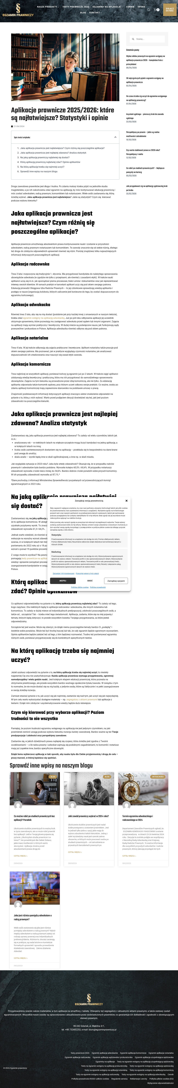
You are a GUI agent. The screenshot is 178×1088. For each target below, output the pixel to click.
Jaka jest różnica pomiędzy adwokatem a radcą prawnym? (33, 917)
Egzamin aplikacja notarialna (161, 1053)
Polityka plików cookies (80, 587)
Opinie (141, 7)
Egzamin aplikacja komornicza (133, 1053)
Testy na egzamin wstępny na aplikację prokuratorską (104, 1066)
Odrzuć (89, 580)
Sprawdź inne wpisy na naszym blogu (38, 171)
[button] (126, 500)
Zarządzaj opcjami (116, 581)
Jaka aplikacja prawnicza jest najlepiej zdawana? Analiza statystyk (53, 152)
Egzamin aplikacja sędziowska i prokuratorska (113, 1057)
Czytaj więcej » (21, 856)
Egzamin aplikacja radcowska (77, 1057)
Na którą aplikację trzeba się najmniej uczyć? (42, 167)
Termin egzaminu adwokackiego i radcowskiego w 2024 (137, 818)
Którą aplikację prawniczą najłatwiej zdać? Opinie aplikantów (50, 162)
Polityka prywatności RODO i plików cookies (90, 1079)
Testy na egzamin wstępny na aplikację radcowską (97, 1074)
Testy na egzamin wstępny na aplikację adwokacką (143, 1074)
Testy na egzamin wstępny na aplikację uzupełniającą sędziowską (145, 1062)
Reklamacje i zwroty (138, 1079)
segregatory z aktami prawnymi (81, 699)
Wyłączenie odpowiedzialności (160, 1083)
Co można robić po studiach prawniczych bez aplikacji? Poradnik (34, 818)
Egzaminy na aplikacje (105, 1062)
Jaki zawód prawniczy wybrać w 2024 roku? (88, 816)
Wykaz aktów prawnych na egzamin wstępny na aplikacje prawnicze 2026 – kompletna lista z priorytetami (145, 60)
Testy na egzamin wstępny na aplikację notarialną (106, 1070)
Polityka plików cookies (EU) (161, 1079)
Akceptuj (63, 580)
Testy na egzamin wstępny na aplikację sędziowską (152, 1066)
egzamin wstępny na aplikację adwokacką (44, 318)
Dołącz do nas (170, 9)
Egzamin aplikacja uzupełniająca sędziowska (154, 1057)
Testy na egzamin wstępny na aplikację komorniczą (152, 1070)
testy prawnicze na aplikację (35, 558)
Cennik (130, 7)
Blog (83, 12)
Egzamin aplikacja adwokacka (105, 1053)
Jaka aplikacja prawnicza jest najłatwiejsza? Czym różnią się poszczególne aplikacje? (62, 148)
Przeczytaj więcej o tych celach (87, 574)
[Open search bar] (148, 9)
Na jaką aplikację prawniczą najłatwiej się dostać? (45, 157)
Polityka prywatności (98, 587)
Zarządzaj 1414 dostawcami (63, 574)
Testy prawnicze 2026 (75, 7)
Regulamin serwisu (119, 1079)
